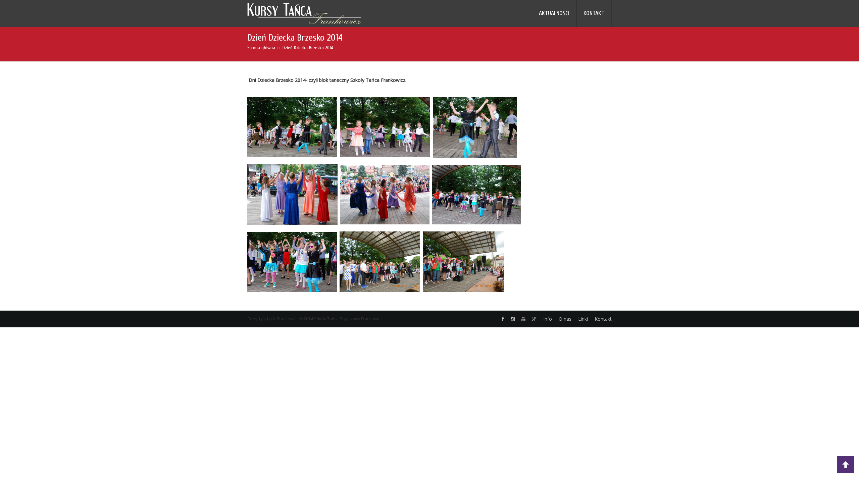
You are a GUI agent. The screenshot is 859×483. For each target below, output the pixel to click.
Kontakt (603, 319)
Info (547, 319)
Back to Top (845, 464)
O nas (565, 319)
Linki (583, 319)
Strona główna (261, 48)
